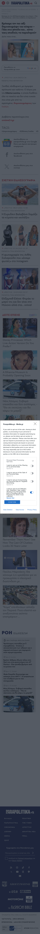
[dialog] (20, 467)
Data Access (20, 510)
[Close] (36, 424)
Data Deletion (7, 510)
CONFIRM (12, 502)
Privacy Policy (32, 510)
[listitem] (20, 460)
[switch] (31, 466)
